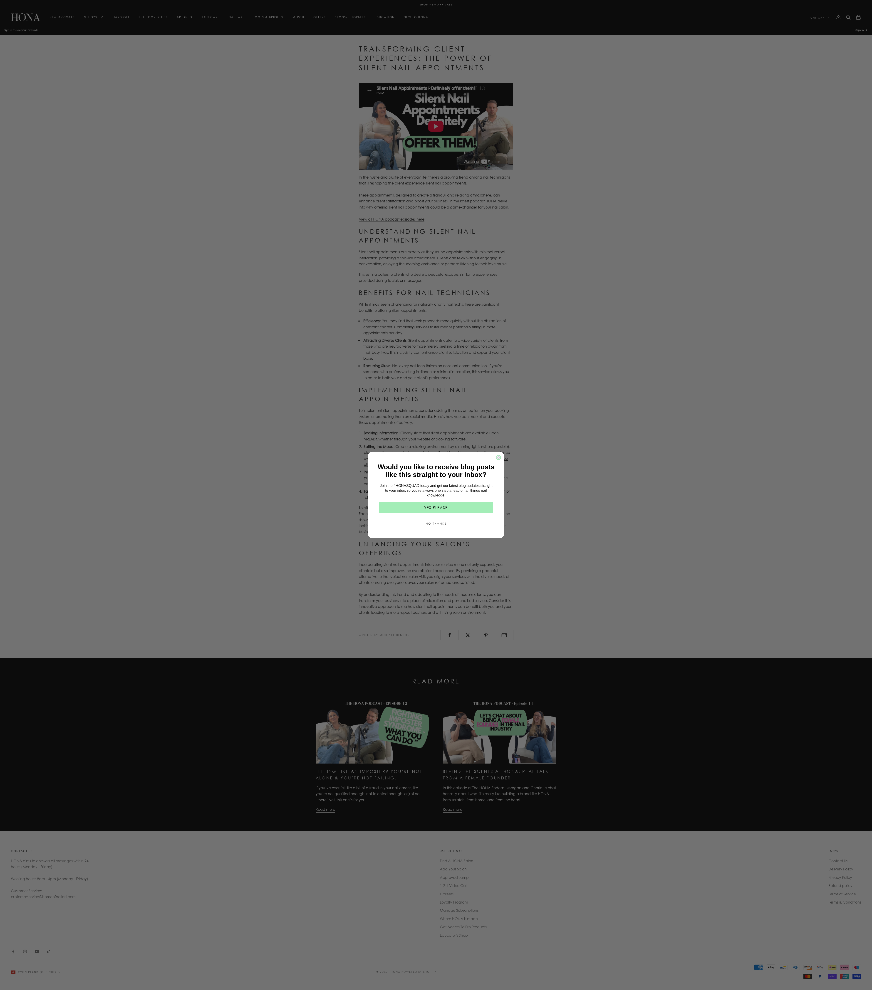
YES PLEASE (436, 507)
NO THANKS (436, 524)
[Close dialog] (498, 457)
